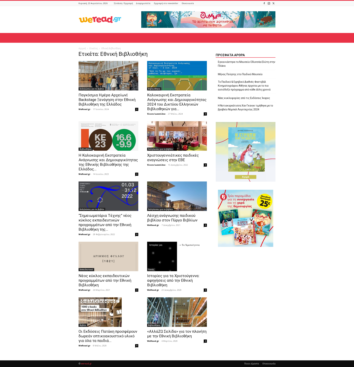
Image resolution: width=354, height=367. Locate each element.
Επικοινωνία (188, 3)
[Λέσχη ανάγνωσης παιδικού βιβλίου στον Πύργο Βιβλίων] (177, 196)
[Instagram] (269, 3)
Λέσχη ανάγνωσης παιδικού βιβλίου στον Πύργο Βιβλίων (172, 217)
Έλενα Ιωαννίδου (156, 113)
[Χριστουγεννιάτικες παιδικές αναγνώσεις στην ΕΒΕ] (177, 136)
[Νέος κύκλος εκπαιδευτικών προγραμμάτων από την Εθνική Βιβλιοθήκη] (108, 256)
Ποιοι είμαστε (251, 363)
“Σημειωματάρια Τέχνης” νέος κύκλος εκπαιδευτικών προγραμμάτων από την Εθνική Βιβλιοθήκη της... (105, 222)
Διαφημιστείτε (143, 3)
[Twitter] (273, 3)
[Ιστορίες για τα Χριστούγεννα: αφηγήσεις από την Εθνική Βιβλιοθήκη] (177, 256)
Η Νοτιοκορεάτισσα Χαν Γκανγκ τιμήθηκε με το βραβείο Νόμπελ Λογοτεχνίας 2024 (245, 107)
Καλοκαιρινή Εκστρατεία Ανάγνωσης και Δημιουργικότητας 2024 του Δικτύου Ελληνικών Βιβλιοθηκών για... (176, 102)
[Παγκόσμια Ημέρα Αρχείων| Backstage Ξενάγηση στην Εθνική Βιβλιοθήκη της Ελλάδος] (108, 75)
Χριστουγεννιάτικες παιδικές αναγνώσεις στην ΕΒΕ (173, 157)
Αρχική (82, 48)
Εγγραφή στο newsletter (166, 3)
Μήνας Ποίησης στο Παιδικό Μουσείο (240, 74)
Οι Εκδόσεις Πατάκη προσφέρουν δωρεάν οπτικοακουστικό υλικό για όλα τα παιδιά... (108, 336)
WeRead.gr (84, 109)
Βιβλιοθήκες (154, 89)
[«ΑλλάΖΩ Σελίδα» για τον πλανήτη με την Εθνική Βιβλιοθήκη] (177, 312)
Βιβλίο (83, 325)
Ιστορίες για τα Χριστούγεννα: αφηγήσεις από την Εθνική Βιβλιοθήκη (173, 280)
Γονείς (151, 269)
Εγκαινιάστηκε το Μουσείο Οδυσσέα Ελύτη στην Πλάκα (246, 63)
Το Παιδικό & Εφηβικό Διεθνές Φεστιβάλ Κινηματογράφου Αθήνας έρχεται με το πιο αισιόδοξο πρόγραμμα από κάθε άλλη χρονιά (244, 85)
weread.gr (86, 363)
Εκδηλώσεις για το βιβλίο (92, 89)
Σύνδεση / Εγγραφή (123, 3)
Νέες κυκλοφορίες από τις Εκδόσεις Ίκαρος (244, 98)
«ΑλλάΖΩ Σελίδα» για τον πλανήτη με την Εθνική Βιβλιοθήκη (176, 333)
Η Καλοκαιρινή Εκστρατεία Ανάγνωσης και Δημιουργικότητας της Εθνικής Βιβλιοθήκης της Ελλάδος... (108, 162)
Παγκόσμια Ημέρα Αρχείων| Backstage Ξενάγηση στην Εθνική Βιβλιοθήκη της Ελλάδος (107, 99)
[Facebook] (264, 3)
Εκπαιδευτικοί (86, 269)
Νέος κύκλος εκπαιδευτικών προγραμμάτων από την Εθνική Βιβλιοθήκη (105, 280)
